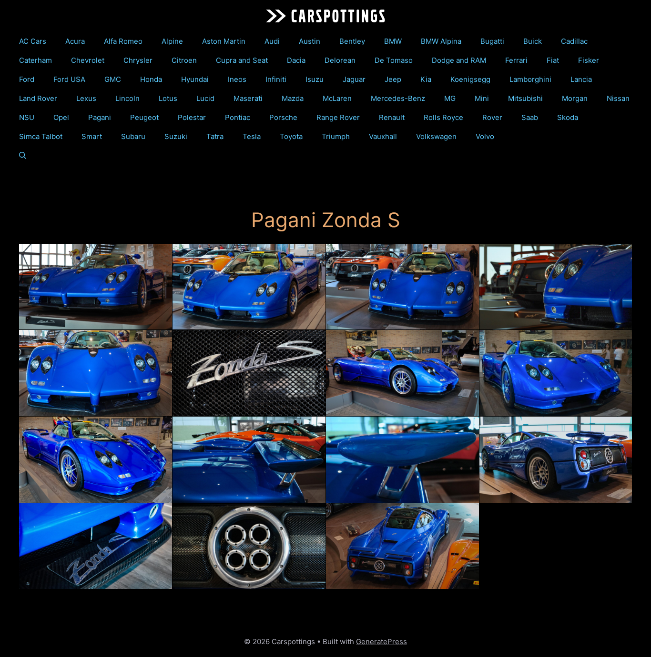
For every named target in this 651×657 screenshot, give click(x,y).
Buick (532, 41)
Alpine (172, 41)
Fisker (588, 60)
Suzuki (175, 136)
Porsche (283, 117)
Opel (61, 117)
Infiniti (275, 79)
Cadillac (574, 41)
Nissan (618, 98)
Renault (392, 117)
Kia (425, 79)
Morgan (575, 98)
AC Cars (32, 41)
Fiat (553, 60)
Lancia (581, 79)
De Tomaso (394, 60)
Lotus (168, 98)
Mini (482, 98)
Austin (309, 41)
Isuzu (314, 79)
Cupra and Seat (242, 60)
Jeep (393, 79)
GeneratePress (381, 641)
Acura (75, 41)
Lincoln (127, 98)
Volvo (485, 136)
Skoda (567, 117)
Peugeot (144, 117)
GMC (112, 79)
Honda (151, 79)
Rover (492, 117)
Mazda (293, 98)
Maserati (248, 98)
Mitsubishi (525, 98)
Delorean (340, 60)
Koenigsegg (470, 79)
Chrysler (138, 60)
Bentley (352, 41)
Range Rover (338, 117)
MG (450, 98)
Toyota (291, 136)
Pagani (99, 117)
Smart (91, 136)
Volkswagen (436, 136)
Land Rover (38, 98)
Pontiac (237, 117)
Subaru (133, 136)
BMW (393, 41)
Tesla (252, 136)
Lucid (205, 98)
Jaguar (354, 79)
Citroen (184, 60)
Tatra (215, 136)
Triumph (336, 136)
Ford (26, 79)
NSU (26, 117)
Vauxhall (383, 136)
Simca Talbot (40, 136)
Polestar (192, 117)
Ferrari (516, 60)
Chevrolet (87, 60)
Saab (529, 117)
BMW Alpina (441, 41)
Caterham (35, 60)
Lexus (86, 98)
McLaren (337, 98)
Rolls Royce (443, 117)
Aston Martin (223, 41)
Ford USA (69, 79)
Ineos (237, 79)
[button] (23, 155)
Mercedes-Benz (398, 98)
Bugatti (492, 41)
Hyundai (195, 79)
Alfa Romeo (123, 41)
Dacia (296, 60)
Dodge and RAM (459, 60)
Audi (272, 41)
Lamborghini (530, 79)
